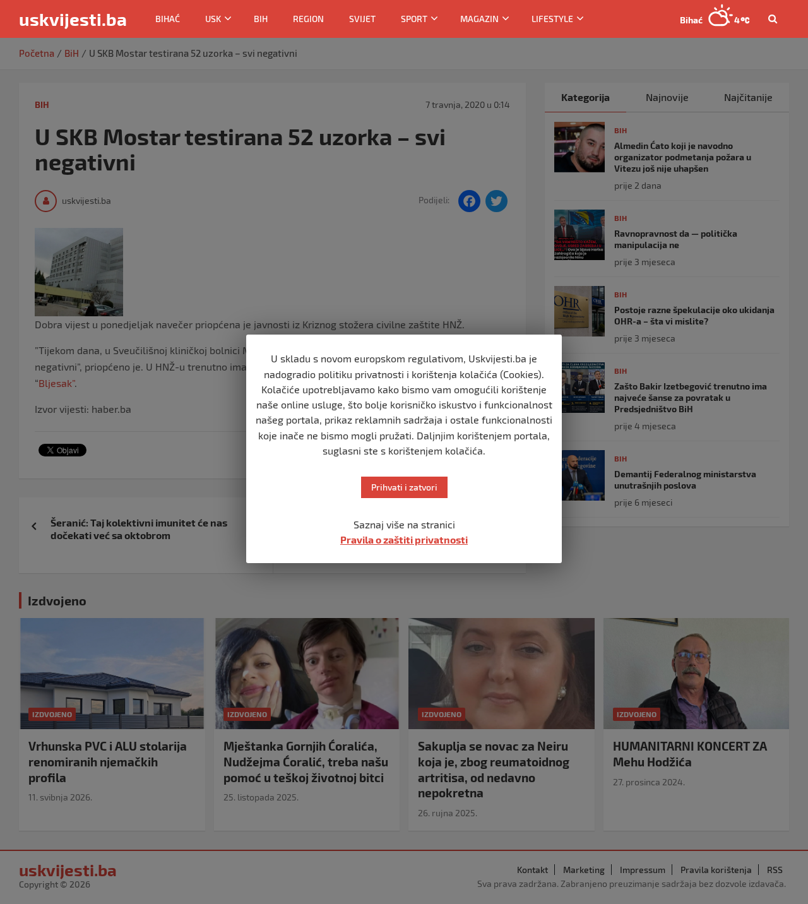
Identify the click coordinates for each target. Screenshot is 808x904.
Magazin (479, 18)
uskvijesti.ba (73, 19)
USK (213, 18)
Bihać (167, 18)
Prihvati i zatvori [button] (404, 487)
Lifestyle (552, 18)
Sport (414, 18)
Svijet (362, 18)
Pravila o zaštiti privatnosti (404, 539)
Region (308, 18)
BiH (261, 18)
